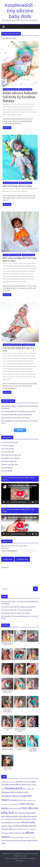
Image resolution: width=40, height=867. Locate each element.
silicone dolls (27, 829)
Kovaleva (25, 109)
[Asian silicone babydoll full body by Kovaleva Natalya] (20, 42)
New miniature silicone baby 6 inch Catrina (15, 418)
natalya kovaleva (7, 281)
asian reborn (22, 107)
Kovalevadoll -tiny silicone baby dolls (20, 10)
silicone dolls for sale (17, 833)
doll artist (24, 263)
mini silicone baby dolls (10, 89)
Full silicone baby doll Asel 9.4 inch (18, 349)
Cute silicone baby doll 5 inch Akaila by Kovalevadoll (18, 411)
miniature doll (7, 792)
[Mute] (33, 502)
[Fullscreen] (36, 502)
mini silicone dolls (25, 274)
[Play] (4, 502)
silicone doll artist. (16, 371)
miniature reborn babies (26, 276)
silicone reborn (19, 374)
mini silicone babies (21, 271)
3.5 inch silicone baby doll (9, 442)
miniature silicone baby (27, 279)
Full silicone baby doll (14, 358)
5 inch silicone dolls (7, 446)
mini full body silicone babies (11, 268)
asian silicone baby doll (15, 109)
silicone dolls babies (9, 374)
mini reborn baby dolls (27, 268)
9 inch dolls (27, 104)
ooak (2, 819)
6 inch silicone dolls (7, 449)
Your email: (5, 548)
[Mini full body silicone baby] (20, 136)
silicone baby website (26, 369)
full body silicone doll (14, 356)
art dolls (19, 782)
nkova (19, 104)
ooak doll (19, 114)
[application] (20, 493)
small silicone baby (7, 840)
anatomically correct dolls (8, 782)
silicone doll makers (28, 371)
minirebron (16, 804)
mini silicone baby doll (20, 191)
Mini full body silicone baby (17, 185)
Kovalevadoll (14, 112)
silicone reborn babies (17, 837)
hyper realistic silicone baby (17, 266)
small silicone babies (29, 837)
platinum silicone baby (19, 281)
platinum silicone (25, 819)
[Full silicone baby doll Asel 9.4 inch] (20, 303)
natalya (13, 114)
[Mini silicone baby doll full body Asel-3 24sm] (20, 213)
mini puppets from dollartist (12, 255)
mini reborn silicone (25, 112)
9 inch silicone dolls (25, 89)
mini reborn (10, 191)
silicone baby (28, 822)
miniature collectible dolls (9, 464)
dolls (34, 781)
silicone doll (6, 371)
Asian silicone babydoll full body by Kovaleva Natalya (20, 97)
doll (24, 782)
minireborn (14, 800)
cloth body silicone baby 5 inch (11, 455)
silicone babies (16, 823)
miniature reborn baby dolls (11, 279)
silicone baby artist (13, 369)
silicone (8, 822)
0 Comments (24, 353)
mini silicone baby (15, 808)
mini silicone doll (14, 274)
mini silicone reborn (27, 816)
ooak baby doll (8, 819)
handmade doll (24, 785)
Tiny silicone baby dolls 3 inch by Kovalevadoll (16, 415)
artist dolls (14, 107)
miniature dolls (21, 792)
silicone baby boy (7, 468)
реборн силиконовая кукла (18, 377)
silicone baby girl (6, 471)
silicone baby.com (7, 826)
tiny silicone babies (20, 840)
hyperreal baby (30, 266)
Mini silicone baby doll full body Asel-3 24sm (19, 259)
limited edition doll (28, 789)
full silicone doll (25, 358)
